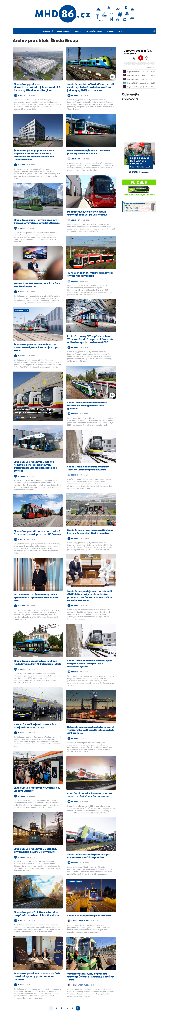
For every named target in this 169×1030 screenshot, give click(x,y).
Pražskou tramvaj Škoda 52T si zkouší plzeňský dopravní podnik (88, 152)
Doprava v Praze (64, 31)
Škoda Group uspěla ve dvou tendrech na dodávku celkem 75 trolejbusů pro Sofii (37, 662)
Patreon (109, 31)
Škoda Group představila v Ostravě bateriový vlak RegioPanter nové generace (87, 405)
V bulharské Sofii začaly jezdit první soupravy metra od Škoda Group (35, 411)
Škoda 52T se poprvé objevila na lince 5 (89, 915)
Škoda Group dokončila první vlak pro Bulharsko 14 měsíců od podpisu (88, 856)
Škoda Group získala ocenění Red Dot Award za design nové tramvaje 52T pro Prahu (36, 347)
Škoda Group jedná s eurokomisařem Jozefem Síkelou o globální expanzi (88, 468)
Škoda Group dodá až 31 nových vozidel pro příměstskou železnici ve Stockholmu (37, 914)
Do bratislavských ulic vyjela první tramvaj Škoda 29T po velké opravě (87, 213)
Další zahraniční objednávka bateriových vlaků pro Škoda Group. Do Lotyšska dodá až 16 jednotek (91, 730)
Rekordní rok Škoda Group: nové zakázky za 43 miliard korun (37, 285)
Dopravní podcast (94, 31)
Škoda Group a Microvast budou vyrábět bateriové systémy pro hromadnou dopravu (37, 976)
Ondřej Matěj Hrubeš (80, 921)
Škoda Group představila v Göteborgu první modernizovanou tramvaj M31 (35, 850)
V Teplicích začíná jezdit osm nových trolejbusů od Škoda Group (35, 726)
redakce (21, 95)
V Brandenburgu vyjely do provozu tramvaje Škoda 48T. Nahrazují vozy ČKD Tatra (90, 976)
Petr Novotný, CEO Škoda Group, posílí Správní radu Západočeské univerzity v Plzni (36, 597)
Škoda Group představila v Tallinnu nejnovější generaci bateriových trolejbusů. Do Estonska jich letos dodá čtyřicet (35, 466)
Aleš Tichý (75, 159)
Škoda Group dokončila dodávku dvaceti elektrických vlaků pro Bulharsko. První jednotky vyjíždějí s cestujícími (90, 87)
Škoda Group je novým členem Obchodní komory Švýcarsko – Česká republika (90, 531)
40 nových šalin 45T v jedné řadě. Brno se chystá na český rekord (90, 274)
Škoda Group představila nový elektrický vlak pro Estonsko (37, 789)
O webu (120, 31)
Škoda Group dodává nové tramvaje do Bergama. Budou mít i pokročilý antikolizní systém (89, 663)
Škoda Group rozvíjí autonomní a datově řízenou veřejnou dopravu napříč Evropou (37, 533)
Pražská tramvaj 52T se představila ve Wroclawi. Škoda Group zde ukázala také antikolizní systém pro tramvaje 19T (90, 339)
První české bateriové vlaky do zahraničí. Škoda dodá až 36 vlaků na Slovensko (90, 795)
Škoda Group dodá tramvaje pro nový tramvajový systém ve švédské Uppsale (37, 221)
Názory (78, 31)
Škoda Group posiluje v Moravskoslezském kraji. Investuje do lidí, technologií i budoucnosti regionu (37, 87)
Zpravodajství (46, 31)
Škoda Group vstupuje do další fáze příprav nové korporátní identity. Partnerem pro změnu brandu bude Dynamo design (34, 155)
